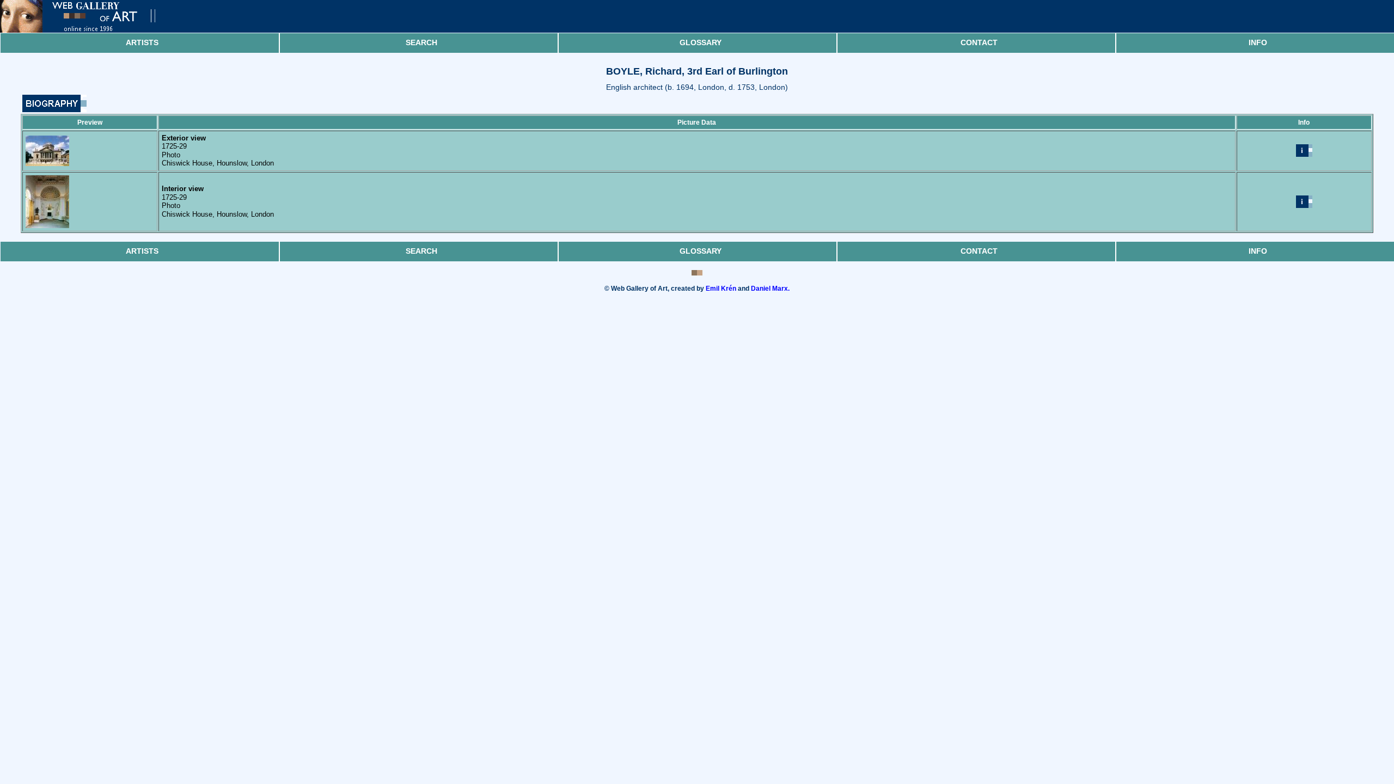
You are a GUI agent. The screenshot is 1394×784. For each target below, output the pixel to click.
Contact (979, 42)
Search (421, 42)
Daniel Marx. (770, 288)
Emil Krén (721, 288)
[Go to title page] (87, 30)
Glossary (701, 42)
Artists (142, 42)
